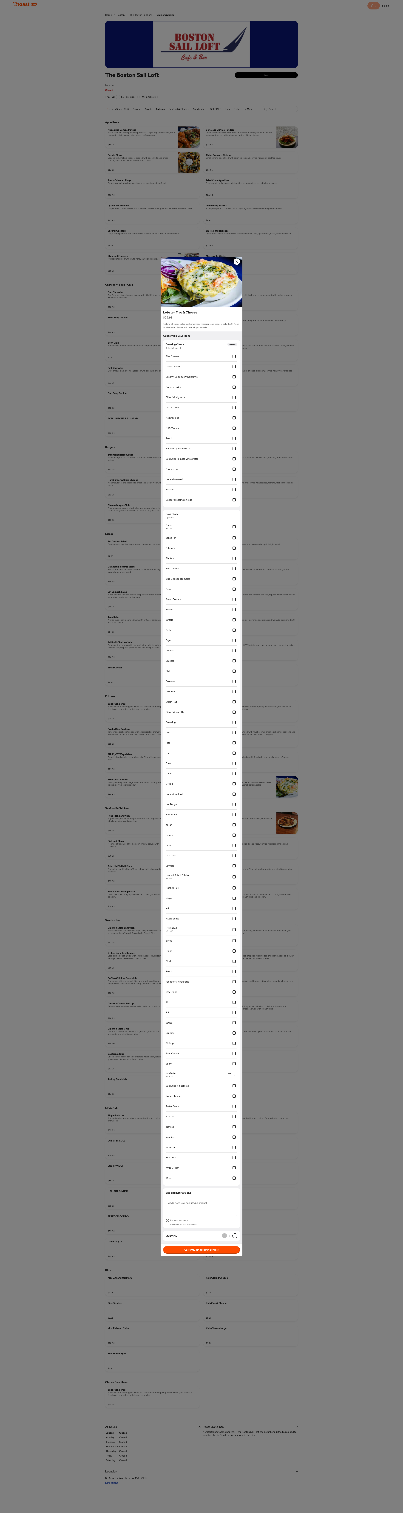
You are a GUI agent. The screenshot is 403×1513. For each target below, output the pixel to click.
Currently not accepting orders (201, 1249)
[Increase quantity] (234, 1235)
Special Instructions (178, 1192)
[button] (201, 282)
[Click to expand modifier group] (235, 1075)
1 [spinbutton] (229, 1236)
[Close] (237, 261)
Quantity (171, 1235)
